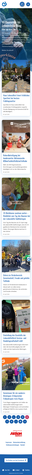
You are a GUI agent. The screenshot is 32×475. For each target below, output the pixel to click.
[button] (28, 4)
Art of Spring (19, 473)
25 (20, 422)
